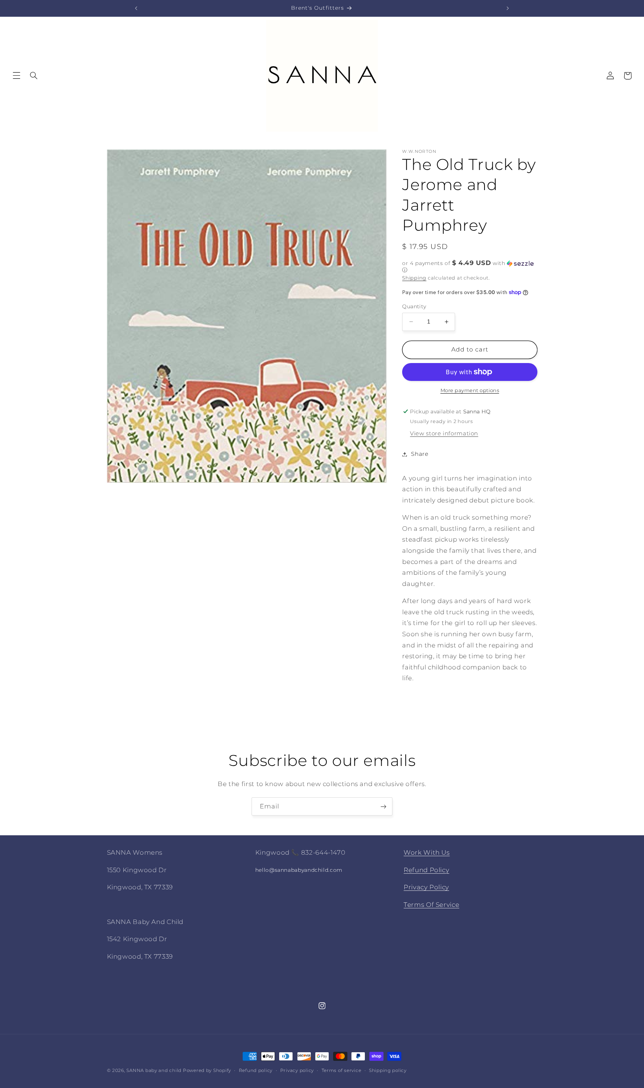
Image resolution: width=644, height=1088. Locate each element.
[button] (16, 75)
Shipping (414, 277)
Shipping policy (388, 1070)
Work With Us (427, 852)
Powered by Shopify (207, 1070)
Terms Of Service (431, 904)
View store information (444, 433)
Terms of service (342, 1070)
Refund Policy (426, 869)
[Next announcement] (507, 8)
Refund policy (256, 1070)
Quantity (414, 306)
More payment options (470, 390)
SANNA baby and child (153, 1070)
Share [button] (419, 454)
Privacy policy (297, 1070)
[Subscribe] (383, 806)
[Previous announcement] (136, 8)
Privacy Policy (426, 887)
